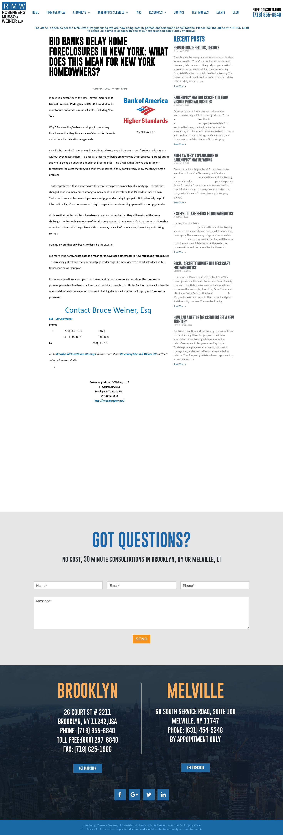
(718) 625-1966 (93, 749)
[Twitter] (149, 794)
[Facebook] (120, 794)
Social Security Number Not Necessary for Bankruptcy (202, 265)
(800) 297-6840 (99, 740)
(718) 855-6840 (267, 15)
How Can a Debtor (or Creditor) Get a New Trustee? (204, 319)
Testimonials (200, 12)
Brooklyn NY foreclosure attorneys (76, 354)
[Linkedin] (163, 794)
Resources (156, 12)
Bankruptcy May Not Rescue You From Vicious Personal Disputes (201, 99)
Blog (236, 12)
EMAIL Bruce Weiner (60, 318)
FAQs (139, 12)
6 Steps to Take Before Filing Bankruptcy (204, 213)
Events (220, 12)
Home (35, 12)
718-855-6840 (239, 28)
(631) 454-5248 (203, 730)
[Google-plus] (134, 794)
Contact (179, 12)
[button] (87, 768)
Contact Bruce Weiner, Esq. (109, 310)
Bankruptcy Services (110, 12)
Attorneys (79, 12)
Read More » (180, 86)
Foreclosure (121, 89)
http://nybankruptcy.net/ (109, 400)
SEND (141, 639)
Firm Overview (56, 12)
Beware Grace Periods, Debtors (196, 48)
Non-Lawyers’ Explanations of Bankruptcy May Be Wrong (196, 157)
